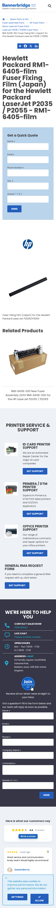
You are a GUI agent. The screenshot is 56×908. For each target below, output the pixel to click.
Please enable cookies (27, 637)
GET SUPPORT (35, 471)
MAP (30, 656)
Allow (39, 900)
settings (17, 897)
